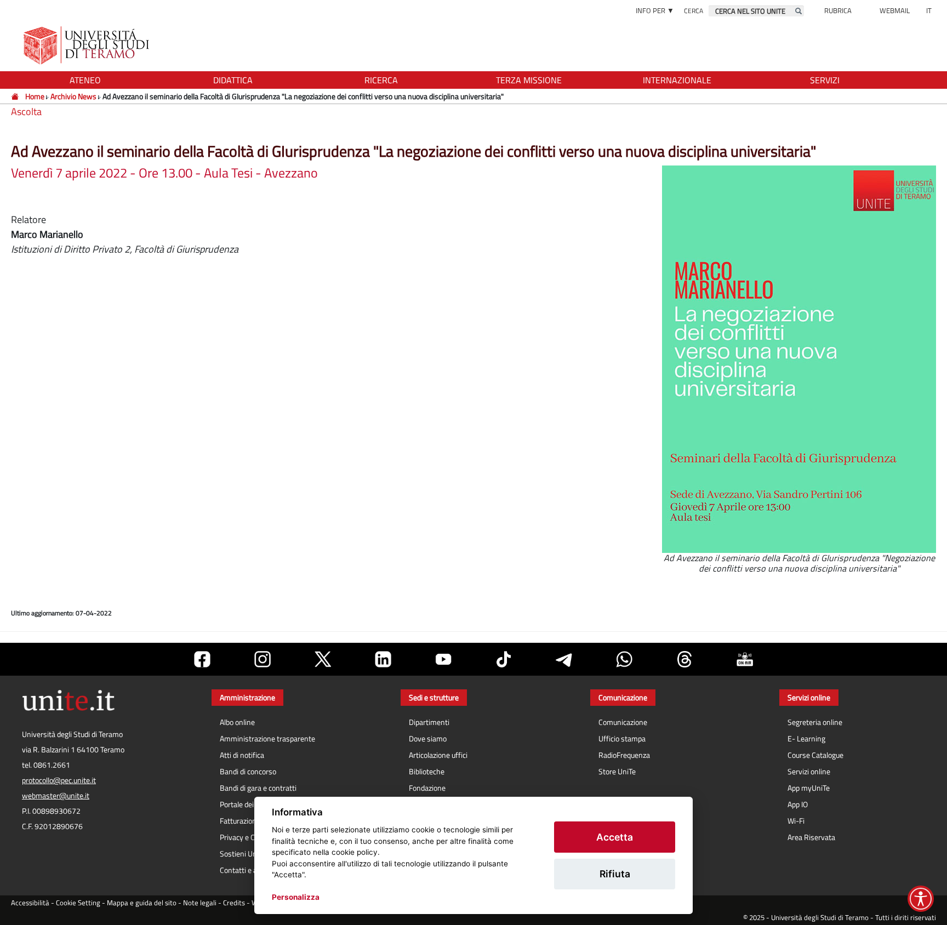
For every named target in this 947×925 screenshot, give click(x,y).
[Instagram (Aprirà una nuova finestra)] (262, 659)
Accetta (614, 837)
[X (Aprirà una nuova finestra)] (323, 659)
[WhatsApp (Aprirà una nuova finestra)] (624, 659)
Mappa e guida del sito (141, 903)
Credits (234, 903)
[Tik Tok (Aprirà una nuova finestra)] (503, 659)
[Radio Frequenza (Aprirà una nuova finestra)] (745, 659)
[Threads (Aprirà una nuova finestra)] (684, 659)
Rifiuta (615, 874)
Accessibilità (30, 903)
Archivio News (74, 96)
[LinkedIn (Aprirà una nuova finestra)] (383, 659)
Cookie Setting (78, 903)
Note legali (199, 903)
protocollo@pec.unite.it (59, 780)
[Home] (15, 96)
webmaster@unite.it (55, 796)
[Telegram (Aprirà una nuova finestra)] (564, 659)
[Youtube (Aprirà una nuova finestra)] (443, 659)
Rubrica (838, 10)
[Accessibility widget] (921, 899)
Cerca (693, 10)
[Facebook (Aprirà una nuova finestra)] (202, 659)
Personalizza (296, 897)
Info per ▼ (655, 10)
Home (34, 96)
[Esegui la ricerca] (798, 10)
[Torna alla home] (87, 45)
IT (929, 10)
